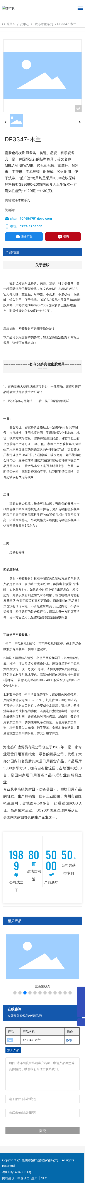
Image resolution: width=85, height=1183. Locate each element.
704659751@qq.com (35, 219)
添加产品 (13, 1050)
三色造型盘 (42, 986)
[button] (15, 993)
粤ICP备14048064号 (17, 1172)
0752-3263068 (30, 226)
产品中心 (23, 24)
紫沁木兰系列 (44, 24)
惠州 (34, 1178)
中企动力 (23, 1178)
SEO (44, 1178)
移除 (69, 1040)
